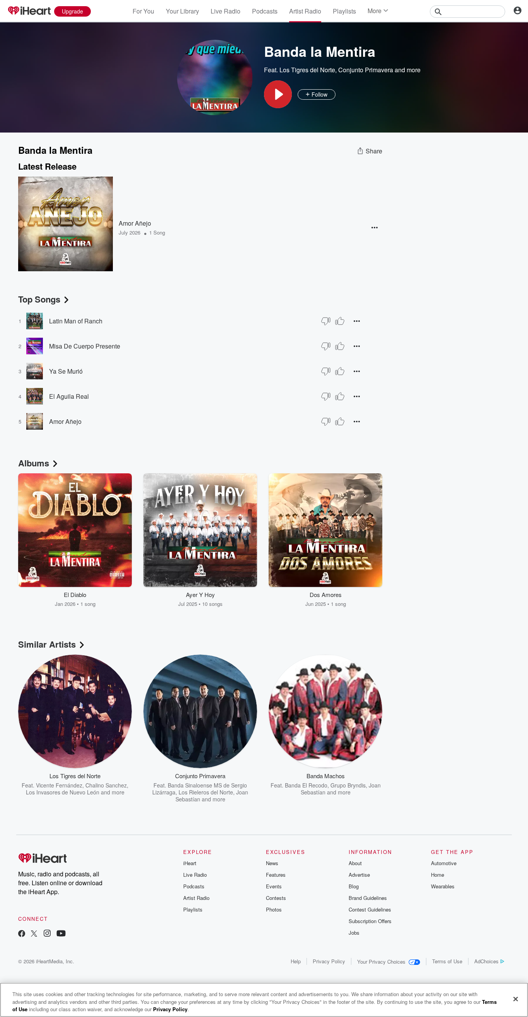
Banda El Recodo (306, 785)
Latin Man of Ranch (75, 320)
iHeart (189, 863)
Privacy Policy (329, 961)
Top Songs (39, 299)
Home (437, 874)
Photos (274, 909)
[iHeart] (29, 11)
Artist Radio (305, 11)
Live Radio (225, 11)
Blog (354, 886)
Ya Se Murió (66, 371)
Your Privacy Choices (381, 961)
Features (276, 874)
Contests (276, 897)
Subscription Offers (370, 921)
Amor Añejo (135, 223)
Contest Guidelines (370, 909)
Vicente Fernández (59, 785)
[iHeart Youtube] (61, 934)
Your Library (182, 11)
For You (143, 11)
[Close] (515, 998)
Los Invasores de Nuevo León (62, 792)
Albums (33, 463)
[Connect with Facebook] (21, 934)
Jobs (354, 932)
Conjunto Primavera (365, 69)
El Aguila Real (69, 396)
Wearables (443, 886)
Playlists (344, 11)
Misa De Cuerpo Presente (84, 346)
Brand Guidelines (368, 897)
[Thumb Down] (326, 321)
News (272, 863)
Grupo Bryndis (348, 785)
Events (274, 886)
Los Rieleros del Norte (206, 792)
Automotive (443, 863)
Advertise (359, 874)
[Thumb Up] (340, 321)
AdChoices (486, 961)
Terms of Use (447, 961)
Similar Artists (47, 644)
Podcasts (265, 11)
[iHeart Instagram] (47, 934)
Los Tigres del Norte (307, 69)
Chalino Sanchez (106, 785)
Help (296, 961)
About (355, 863)
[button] (278, 94)
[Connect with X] (34, 934)
